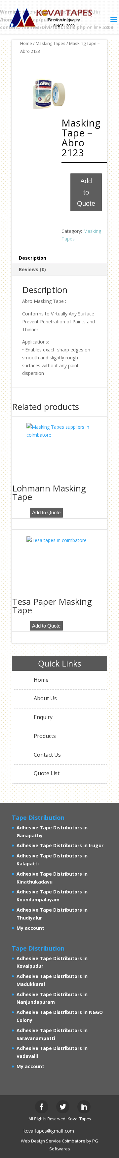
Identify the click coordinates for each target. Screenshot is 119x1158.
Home (26, 43)
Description (32, 258)
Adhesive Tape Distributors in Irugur (60, 845)
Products (45, 736)
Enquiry (43, 717)
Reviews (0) (32, 269)
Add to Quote (86, 192)
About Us (45, 698)
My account (30, 928)
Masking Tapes (50, 43)
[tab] (59, 258)
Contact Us (47, 754)
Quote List (47, 773)
